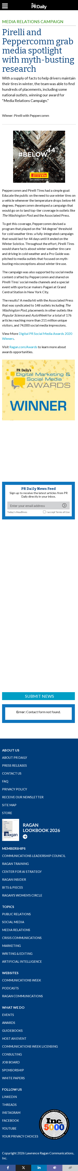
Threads (9, 1104)
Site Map (9, 805)
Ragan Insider (14, 879)
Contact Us (11, 773)
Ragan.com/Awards (23, 347)
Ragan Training (15, 864)
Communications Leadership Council (34, 856)
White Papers (13, 1078)
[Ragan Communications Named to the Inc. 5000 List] (54, 1124)
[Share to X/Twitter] (23, 1168)
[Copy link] (70, 1168)
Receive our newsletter (22, 797)
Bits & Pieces (12, 887)
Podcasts (10, 988)
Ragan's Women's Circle (22, 895)
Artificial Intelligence (22, 961)
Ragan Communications (22, 996)
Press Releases (14, 765)
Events (8, 1015)
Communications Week (21, 980)
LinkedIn (9, 1097)
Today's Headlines (17, 512)
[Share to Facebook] (8, 1168)
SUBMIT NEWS (39, 696)
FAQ (5, 781)
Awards (8, 1022)
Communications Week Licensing (30, 1046)
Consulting (12, 1054)
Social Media (13, 922)
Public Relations (16, 914)
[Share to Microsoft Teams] (54, 1168)
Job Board (11, 1062)
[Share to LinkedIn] (39, 1168)
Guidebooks (12, 1030)
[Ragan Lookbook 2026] (31, 829)
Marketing (11, 945)
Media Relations (16, 930)
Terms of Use (63, 512)
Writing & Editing (17, 953)
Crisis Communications (22, 938)
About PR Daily (14, 757)
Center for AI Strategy (22, 871)
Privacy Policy (14, 789)
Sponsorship (13, 1070)
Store (7, 813)
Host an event (14, 1038)
